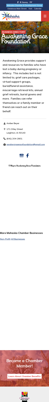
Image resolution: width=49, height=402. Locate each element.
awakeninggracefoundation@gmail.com (26, 144)
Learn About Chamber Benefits (24, 376)
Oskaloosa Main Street (17, 8)
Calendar (38, 8)
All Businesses (18, 239)
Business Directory (13, 32)
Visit (30, 8)
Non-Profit (5, 239)
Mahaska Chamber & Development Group (24, 5)
